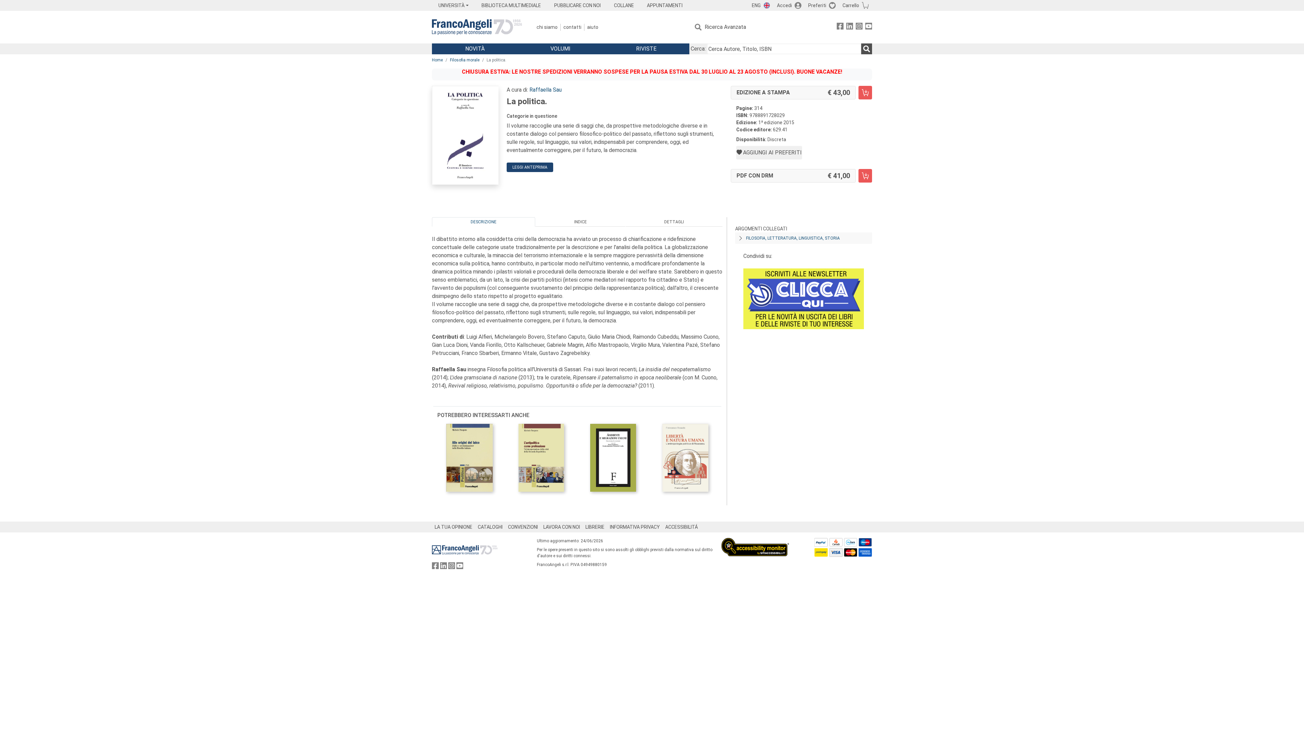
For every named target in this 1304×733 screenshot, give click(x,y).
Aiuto (592, 27)
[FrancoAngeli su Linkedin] (849, 27)
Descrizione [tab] (483, 222)
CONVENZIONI (523, 527)
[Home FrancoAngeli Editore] (477, 27)
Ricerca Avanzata (725, 27)
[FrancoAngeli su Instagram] (859, 27)
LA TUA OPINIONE (453, 527)
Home (437, 60)
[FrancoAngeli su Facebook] (840, 27)
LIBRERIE (594, 527)
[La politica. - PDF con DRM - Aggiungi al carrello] (865, 176)
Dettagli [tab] (674, 222)
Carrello (851, 5)
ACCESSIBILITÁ (681, 527)
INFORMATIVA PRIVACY (635, 527)
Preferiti (817, 5)
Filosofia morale (464, 60)
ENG (756, 5)
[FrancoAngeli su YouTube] (868, 27)
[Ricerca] (866, 48)
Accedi (784, 5)
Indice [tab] (580, 222)
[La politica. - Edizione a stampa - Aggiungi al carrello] (865, 92)
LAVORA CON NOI (561, 527)
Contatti (572, 27)
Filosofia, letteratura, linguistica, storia (793, 238)
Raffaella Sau (545, 90)
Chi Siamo (547, 27)
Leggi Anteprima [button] (529, 167)
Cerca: (698, 48)
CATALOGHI (490, 527)
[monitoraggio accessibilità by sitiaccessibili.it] (755, 542)
